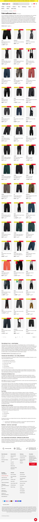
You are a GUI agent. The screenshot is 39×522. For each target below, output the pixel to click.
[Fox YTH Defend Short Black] (19, 130)
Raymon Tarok (22, 483)
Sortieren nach (4, 25)
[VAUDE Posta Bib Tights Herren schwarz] (7, 53)
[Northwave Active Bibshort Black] (31, 34)
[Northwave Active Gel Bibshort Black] (19, 34)
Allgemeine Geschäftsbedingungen (5, 485)
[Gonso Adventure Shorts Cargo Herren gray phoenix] (19, 73)
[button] (34, 4)
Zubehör (14, 6)
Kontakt (3, 461)
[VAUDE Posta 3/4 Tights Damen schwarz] (19, 246)
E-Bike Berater (22, 457)
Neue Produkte (13, 474)
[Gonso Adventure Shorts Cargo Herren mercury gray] (7, 284)
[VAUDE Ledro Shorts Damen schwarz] (7, 130)
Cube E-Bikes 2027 (14, 483)
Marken (3, 8)
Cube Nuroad (22, 474)
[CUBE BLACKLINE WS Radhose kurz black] (7, 34)
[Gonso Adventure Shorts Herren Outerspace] (7, 323)
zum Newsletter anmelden (32, 464)
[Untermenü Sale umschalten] (35, 6)
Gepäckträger (22, 492)
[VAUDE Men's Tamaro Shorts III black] (7, 227)
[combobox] (21, 4)
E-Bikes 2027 (13, 479)
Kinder (29, 6)
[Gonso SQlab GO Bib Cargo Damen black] (19, 207)
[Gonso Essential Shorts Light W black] (7, 207)
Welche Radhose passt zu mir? (15, 353)
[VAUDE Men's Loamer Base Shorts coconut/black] (7, 188)
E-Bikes (3, 6)
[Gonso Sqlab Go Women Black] (31, 150)
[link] (8, 337)
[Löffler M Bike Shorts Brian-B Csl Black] (19, 92)
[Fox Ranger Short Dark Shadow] (19, 304)
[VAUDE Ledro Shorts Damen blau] (31, 246)
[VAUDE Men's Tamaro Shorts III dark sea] (7, 73)
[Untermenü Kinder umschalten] (31, 6)
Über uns (3, 455)
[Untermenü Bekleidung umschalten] (26, 6)
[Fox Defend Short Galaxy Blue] (19, 111)
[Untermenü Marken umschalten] (5, 8)
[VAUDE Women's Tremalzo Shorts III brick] (31, 73)
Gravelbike (22, 485)
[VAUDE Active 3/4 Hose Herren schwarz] (31, 169)
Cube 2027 (13, 481)
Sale (34, 6)
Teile (19, 6)
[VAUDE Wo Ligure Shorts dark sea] (31, 207)
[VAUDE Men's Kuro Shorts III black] (19, 169)
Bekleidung (24, 6)
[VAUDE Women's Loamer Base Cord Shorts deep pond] (19, 227)
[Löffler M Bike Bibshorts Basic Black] (31, 265)
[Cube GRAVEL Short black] (7, 111)
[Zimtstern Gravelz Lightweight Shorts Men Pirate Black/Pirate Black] (19, 53)
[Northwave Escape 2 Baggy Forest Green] (31, 188)
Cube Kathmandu (23, 476)
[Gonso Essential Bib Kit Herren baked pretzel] (31, 304)
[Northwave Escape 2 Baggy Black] (31, 92)
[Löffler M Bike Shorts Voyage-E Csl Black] (31, 323)
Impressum (3, 488)
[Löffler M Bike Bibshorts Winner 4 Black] (31, 284)
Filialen (8, 8)
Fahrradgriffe (22, 490)
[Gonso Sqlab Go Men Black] (7, 92)
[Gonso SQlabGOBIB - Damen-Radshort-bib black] (31, 130)
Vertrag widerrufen (5, 475)
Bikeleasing (13, 465)
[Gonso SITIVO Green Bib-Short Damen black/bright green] (19, 284)
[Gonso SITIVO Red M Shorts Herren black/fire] (19, 265)
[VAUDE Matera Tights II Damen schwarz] (7, 150)
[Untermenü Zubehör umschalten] (16, 6)
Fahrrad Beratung (23, 455)
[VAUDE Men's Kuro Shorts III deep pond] (31, 227)
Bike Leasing (13, 8)
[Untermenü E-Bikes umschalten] (5, 6)
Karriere (3, 457)
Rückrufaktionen (4, 496)
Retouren (12, 463)
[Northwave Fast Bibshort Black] (31, 111)
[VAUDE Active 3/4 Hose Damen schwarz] (19, 150)
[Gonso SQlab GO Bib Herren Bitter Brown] (7, 304)
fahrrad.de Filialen (5, 459)
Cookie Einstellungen (5, 482)
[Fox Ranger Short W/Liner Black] (19, 188)
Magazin (21, 462)
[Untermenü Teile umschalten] (20, 6)
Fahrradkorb (22, 488)
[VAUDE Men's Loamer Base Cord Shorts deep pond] (7, 169)
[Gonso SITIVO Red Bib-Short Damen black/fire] (31, 53)
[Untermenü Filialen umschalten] (9, 8)
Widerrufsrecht (4, 477)
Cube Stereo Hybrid (23, 481)
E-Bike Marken (13, 485)
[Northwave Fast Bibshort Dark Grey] (19, 323)
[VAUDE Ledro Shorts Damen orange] (7, 265)
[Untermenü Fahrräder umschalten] (11, 6)
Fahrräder (8, 6)
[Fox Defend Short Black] (7, 246)
